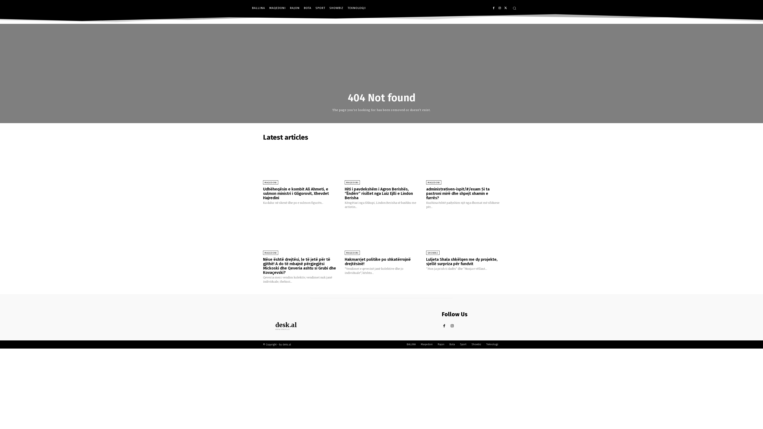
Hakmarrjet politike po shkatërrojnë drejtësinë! (378, 261)
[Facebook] (493, 8)
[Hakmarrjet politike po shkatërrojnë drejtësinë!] (381, 234)
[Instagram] (499, 8)
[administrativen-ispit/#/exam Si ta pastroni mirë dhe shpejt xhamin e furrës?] (463, 163)
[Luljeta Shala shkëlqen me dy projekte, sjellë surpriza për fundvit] (463, 234)
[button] (514, 8)
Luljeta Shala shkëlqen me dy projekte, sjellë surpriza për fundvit (462, 261)
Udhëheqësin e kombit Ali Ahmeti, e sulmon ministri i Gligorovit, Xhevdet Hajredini (296, 193)
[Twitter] (505, 8)
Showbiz (433, 253)
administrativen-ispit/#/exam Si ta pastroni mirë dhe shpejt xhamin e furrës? (458, 193)
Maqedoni (270, 182)
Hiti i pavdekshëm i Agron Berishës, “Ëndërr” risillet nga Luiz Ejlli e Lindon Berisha (379, 193)
